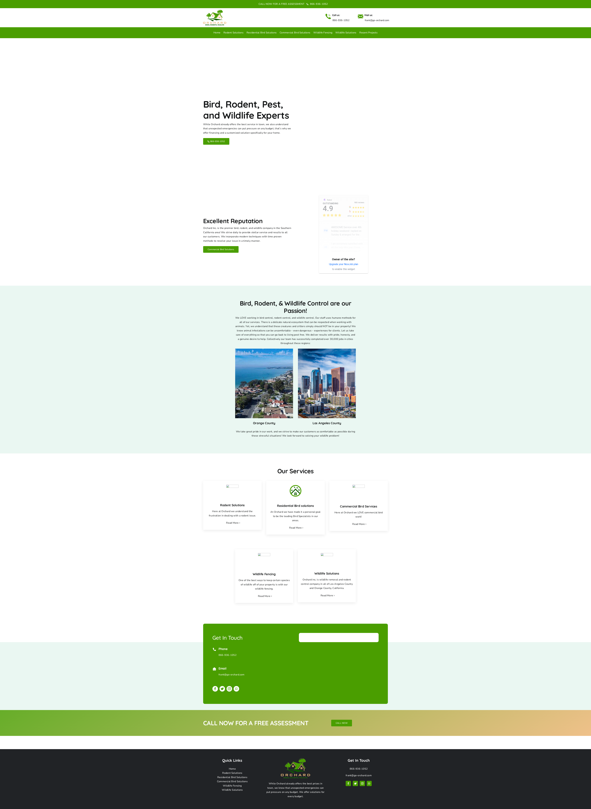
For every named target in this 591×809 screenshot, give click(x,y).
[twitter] (222, 689)
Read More (232, 523)
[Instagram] (362, 783)
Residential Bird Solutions (232, 777)
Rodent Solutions (232, 773)
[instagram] (229, 689)
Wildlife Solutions (232, 790)
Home (232, 769)
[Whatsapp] (369, 783)
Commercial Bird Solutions (232, 781)
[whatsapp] (236, 689)
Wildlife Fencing (232, 785)
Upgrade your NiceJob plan (343, 264)
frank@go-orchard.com (232, 674)
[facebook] (215, 689)
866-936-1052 (318, 4)
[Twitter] (355, 783)
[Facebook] (348, 783)
